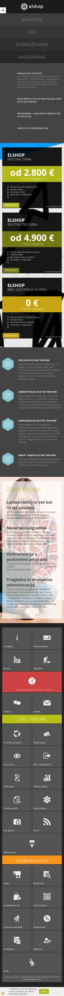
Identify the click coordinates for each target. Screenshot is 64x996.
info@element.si (32, 860)
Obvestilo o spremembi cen (32, 128)
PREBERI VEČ (11, 205)
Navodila (32, 19)
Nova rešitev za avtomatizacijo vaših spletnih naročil (39, 100)
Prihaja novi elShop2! (29, 73)
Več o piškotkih (56, 991)
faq (32, 32)
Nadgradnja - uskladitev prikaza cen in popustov (39, 115)
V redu (44, 991)
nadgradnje (32, 57)
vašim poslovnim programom (29, 566)
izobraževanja (32, 44)
